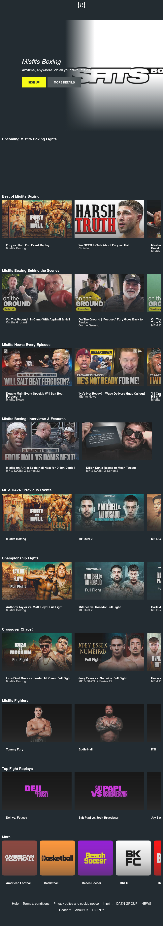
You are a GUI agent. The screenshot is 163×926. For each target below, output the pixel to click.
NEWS (146, 903)
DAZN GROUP (127, 903)
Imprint (107, 903)
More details (64, 82)
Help (15, 903)
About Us (81, 910)
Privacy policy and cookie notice (76, 903)
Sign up (34, 82)
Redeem (65, 910)
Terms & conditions (36, 903)
